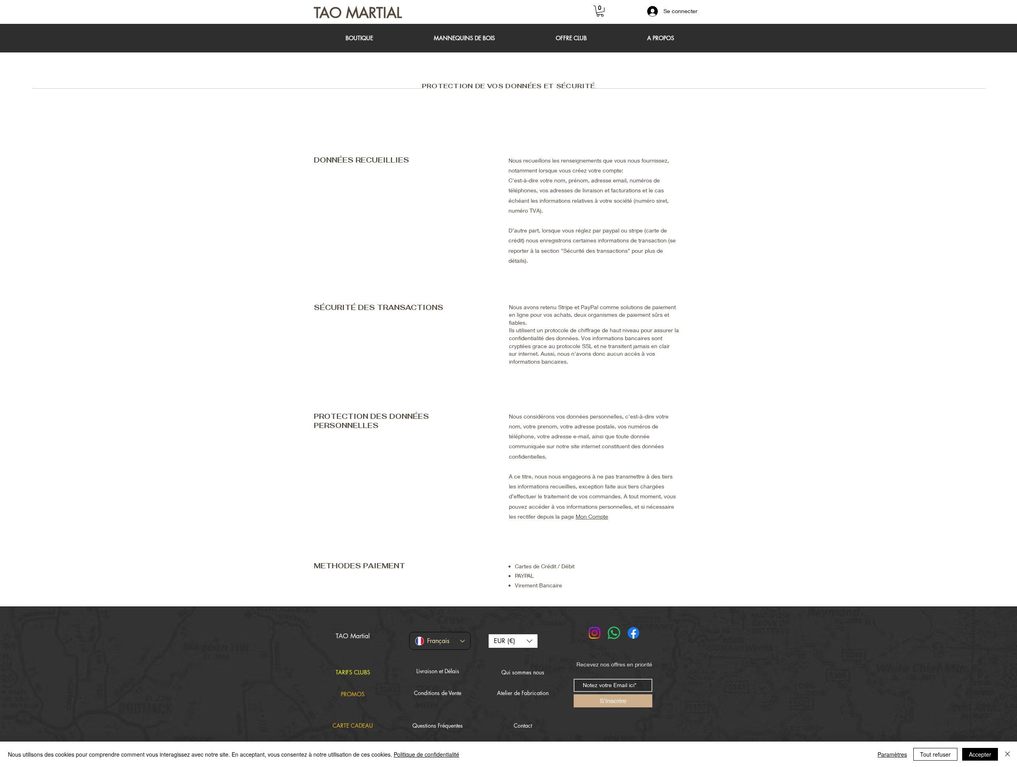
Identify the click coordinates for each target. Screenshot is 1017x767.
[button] (600, 11)
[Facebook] (633, 633)
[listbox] (513, 641)
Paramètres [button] (892, 754)
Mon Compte (592, 516)
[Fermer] (1007, 754)
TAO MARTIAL (358, 13)
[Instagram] (594, 633)
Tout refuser (935, 754)
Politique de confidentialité (426, 754)
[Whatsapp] (614, 633)
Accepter (980, 754)
